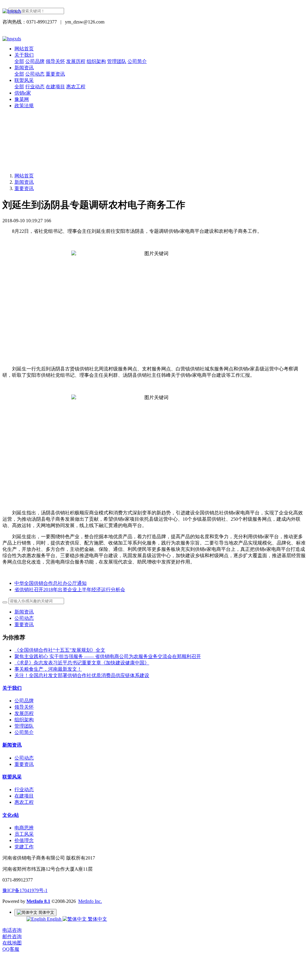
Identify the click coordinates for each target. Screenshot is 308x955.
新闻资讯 (24, 182)
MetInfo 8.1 (38, 901)
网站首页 (24, 48)
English (54, 919)
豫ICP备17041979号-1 (25, 890)
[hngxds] (154, 11)
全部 (19, 61)
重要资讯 (24, 188)
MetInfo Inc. (90, 901)
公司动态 (24, 618)
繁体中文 (97, 919)
